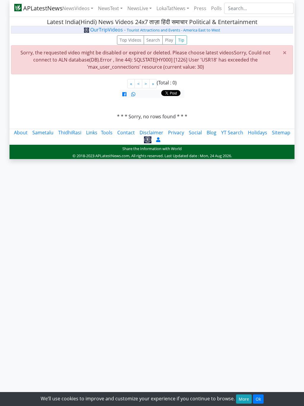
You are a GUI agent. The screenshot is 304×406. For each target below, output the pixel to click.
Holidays (257, 132)
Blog (211, 132)
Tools (107, 132)
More (244, 399)
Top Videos (130, 40)
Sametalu (42, 132)
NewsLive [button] (137, 8)
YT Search (232, 132)
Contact (126, 132)
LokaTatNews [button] (171, 8)
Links (91, 132)
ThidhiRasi (69, 132)
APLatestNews (38, 8)
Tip (181, 40)
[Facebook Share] (124, 94)
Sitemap (281, 132)
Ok (258, 399)
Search (153, 40)
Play (169, 40)
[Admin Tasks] (158, 139)
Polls (216, 8)
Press (200, 8)
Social (195, 132)
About (21, 132)
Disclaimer (151, 132)
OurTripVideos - (154, 29)
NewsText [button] (108, 8)
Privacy (176, 132)
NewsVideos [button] (76, 8)
